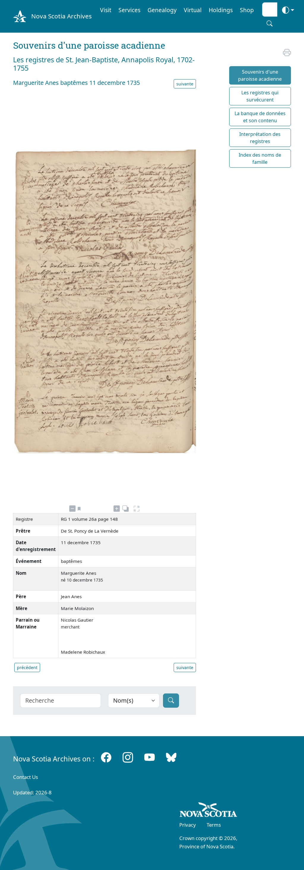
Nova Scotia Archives (61, 16)
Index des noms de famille (260, 158)
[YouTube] (149, 757)
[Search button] (269, 23)
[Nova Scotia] (208, 810)
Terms (214, 824)
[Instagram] (128, 757)
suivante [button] (184, 84)
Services (129, 10)
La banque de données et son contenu (260, 117)
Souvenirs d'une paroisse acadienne (260, 75)
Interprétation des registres (260, 138)
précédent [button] (27, 667)
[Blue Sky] (171, 757)
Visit (105, 10)
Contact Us (25, 777)
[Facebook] (106, 757)
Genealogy (162, 10)
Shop (247, 10)
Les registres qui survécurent (259, 96)
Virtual (193, 10)
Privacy (187, 824)
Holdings (221, 10)
